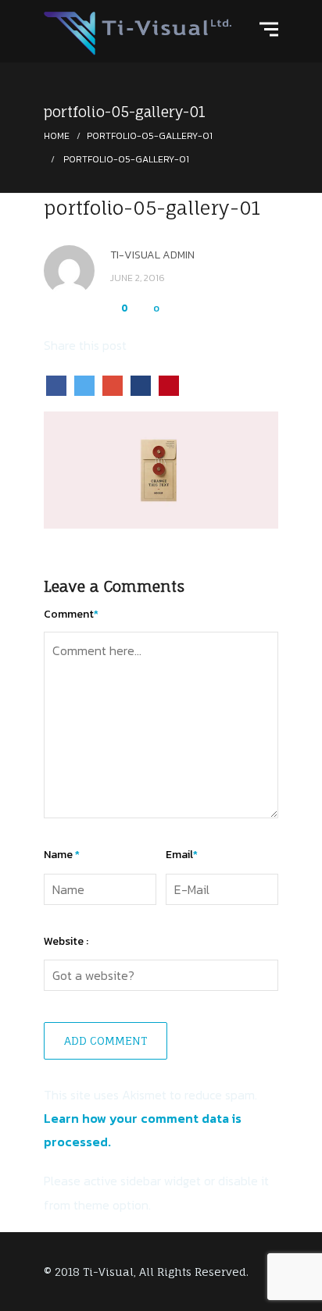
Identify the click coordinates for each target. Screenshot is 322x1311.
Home (57, 136)
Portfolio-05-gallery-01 (150, 136)
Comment (71, 614)
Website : (66, 941)
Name (62, 854)
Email (182, 854)
